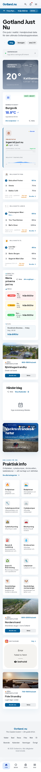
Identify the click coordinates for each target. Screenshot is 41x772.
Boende (7, 743)
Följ (33, 641)
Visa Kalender (22, 391)
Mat (31, 738)
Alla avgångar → (30, 279)
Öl (36, 738)
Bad (12, 738)
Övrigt (35, 743)
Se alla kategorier (11, 475)
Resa (19, 738)
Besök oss (12, 375)
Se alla (32, 196)
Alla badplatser (12, 121)
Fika (25, 738)
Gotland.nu (10, 4)
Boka (28, 375)
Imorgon (21, 43)
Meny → (11, 215)
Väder (6, 738)
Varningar (26, 743)
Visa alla (32, 65)
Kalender (16, 743)
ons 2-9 (32, 43)
